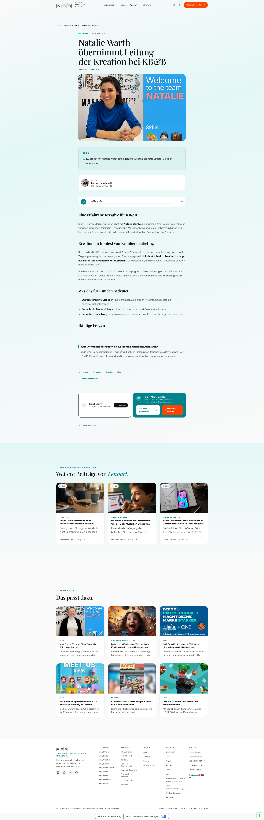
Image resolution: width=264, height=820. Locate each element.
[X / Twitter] (70, 772)
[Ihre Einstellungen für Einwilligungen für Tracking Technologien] (259, 815)
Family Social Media (106, 768)
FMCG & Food (126, 756)
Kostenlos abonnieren (144, 410)
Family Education (104, 780)
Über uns (147, 5)
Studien (146, 757)
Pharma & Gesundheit (129, 770)
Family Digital (103, 764)
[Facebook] (76, 772)
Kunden (169, 765)
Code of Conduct (173, 793)
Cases (123, 5)
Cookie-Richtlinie (186, 808)
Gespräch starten (194, 5)
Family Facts (103, 756)
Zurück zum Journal (89, 425)
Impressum (163, 808)
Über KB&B (170, 752)
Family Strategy (104, 752)
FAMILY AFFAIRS (149, 765)
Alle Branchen (126, 752)
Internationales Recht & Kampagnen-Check (175, 780)
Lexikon (146, 761)
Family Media (103, 776)
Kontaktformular (195, 752)
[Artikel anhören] (83, 202)
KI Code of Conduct (174, 797)
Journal (66, 25)
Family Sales (103, 784)
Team (168, 757)
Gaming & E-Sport (128, 780)
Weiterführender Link (90, 378)
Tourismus (125, 784)
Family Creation (104, 760)
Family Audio (103, 772)
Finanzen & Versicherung (126, 775)
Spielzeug (125, 760)
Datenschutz (173, 808)
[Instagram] (64, 772)
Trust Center (203, 808)
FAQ (168, 774)
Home (58, 25)
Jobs (168, 770)
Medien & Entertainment (126, 765)
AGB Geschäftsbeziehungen (175, 787)
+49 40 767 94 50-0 (197, 761)
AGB (195, 808)
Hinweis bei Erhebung (109, 816)
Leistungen (109, 5)
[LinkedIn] (58, 772)
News (85, 34)
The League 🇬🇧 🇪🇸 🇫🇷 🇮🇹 (197, 776)
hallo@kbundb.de (196, 757)
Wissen (133, 5)
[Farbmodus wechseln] (180, 4)
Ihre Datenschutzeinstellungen (142, 816)
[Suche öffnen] (174, 4)
